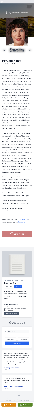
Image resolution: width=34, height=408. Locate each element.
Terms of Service (22, 400)
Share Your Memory (11, 313)
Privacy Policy (12, 400)
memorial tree (23, 219)
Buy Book (18, 287)
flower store (21, 222)
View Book (9, 287)
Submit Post (17, 343)
